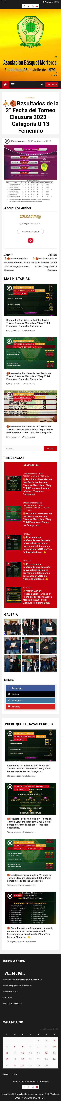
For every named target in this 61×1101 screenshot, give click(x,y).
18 (7, 1059)
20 (22, 1059)
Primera (17, 294)
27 (22, 1065)
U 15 (29, 347)
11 (7, 1052)
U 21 (40, 347)
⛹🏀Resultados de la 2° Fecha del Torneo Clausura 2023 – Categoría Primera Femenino (17, 262)
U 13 (24, 347)
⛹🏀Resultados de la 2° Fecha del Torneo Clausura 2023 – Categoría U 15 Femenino (44, 262)
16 (46, 1052)
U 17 (24, 294)
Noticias (26, 534)
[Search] (42, 84)
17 (54, 1052)
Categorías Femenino (23, 288)
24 (54, 1059)
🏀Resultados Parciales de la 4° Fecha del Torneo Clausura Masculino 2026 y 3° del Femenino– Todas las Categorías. (28, 376)
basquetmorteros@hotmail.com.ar (25, 979)
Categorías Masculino (23, 291)
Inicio (15, 1081)
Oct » (14, 1073)
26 (14, 1065)
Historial (44, 1081)
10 (54, 1046)
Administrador (19, 141)
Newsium (26, 1097)
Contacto (24, 1081)
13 (22, 1052)
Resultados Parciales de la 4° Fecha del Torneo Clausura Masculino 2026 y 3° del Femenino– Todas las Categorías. (28, 323)
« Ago (5, 1073)
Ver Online (52, 84)
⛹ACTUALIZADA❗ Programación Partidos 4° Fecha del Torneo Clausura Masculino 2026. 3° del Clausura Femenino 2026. (37, 597)
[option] (30, 484)
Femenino (30, 98)
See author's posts (30, 231)
